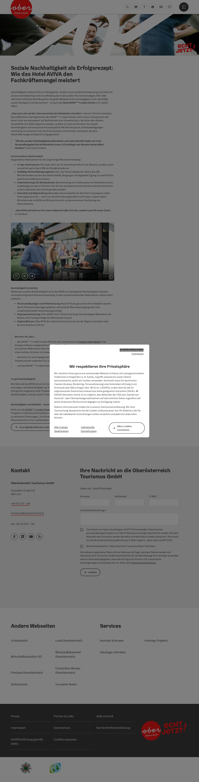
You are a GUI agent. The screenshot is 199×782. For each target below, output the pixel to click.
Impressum (138, 353)
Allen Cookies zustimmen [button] (124, 428)
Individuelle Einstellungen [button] (89, 429)
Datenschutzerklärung (132, 350)
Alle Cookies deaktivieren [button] (61, 429)
